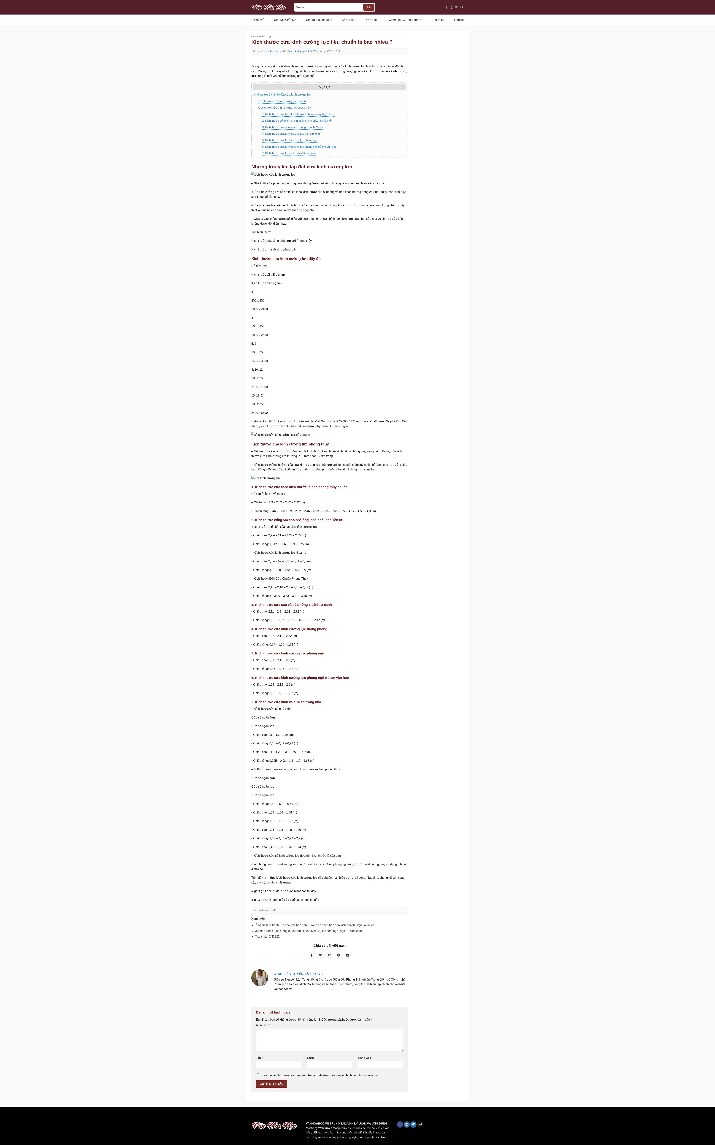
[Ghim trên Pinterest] (338, 955)
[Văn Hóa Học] (270, 7)
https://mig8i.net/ (74, 1115)
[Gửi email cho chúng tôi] (461, 7)
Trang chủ (257, 20)
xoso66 (17, 1115)
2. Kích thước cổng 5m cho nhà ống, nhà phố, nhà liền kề (297, 120)
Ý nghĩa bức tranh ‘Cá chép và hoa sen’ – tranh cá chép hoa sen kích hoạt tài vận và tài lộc (314, 925)
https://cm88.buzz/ (47, 1115)
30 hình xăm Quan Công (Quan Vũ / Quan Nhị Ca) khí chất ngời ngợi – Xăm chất (308, 931)
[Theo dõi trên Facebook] (446, 7)
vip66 (29, 1115)
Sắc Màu (348, 20)
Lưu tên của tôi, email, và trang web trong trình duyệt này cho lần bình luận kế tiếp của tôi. (320, 1074)
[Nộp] (368, 7)
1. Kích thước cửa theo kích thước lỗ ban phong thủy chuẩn (298, 114)
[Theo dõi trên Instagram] (451, 7)
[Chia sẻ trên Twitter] (320, 955)
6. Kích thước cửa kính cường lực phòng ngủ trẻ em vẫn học (299, 146)
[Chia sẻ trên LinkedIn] (347, 955)
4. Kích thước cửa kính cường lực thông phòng (291, 133)
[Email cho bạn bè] (329, 955)
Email (311, 1057)
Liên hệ (459, 20)
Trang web (364, 1057)
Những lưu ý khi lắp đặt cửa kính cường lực (282, 94)
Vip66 (5, 1115)
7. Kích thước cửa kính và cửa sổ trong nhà (289, 153)
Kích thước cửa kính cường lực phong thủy (284, 107)
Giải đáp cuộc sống (319, 20)
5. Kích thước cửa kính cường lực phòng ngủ (289, 140)
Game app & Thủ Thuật (404, 20)
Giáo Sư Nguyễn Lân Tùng (304, 51)
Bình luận (263, 1025)
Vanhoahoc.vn (274, 51)
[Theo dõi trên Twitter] (456, 7)
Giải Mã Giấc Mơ (285, 20)
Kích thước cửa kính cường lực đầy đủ (282, 101)
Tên (259, 1057)
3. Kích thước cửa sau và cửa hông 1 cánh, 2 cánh (293, 127)
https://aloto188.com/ (103, 1115)
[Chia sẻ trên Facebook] (311, 955)
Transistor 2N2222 (267, 936)
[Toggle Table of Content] (401, 87)
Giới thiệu (438, 20)
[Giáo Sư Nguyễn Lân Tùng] (259, 977)
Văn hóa (371, 20)
